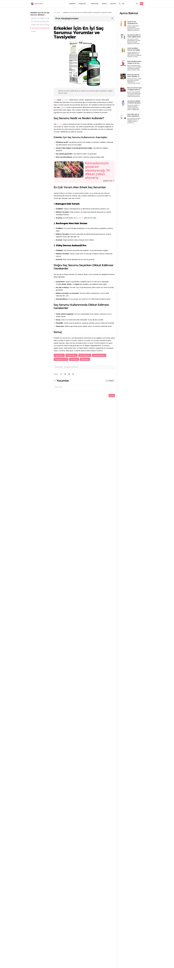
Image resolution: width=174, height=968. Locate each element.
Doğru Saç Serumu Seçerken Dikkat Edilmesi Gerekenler (41, 25)
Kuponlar (113, 3)
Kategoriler (82, 3)
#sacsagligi (85, 359)
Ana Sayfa (57, 12)
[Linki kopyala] (73, 374)
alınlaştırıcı (80, 218)
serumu (63, 107)
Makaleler (72, 3)
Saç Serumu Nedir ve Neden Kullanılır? (41, 18)
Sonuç (33, 31)
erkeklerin (65, 100)
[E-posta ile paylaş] (69, 374)
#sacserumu (59, 355)
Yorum (112, 395)
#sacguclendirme (99, 355)
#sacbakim (74, 359)
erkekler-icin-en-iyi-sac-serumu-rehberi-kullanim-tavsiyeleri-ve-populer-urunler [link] (87, 12)
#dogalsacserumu (61, 359)
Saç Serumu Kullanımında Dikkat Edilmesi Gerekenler (41, 28)
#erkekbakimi (71, 355)
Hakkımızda (94, 3)
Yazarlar (104, 3)
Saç (55, 100)
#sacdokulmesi (85, 355)
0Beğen (111, 380)
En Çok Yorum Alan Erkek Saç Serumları (41, 21)
